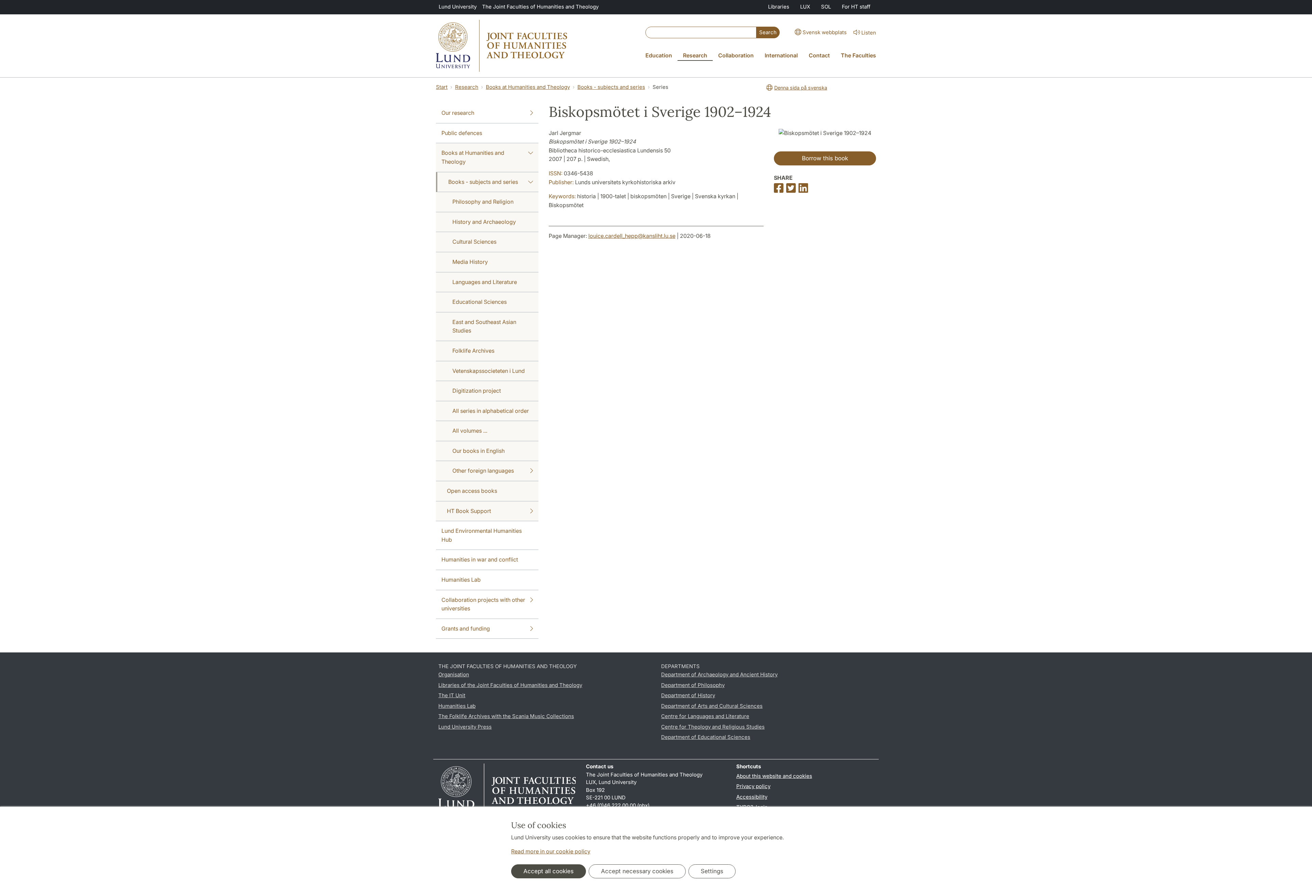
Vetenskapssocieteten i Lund (488, 370)
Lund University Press (465, 727)
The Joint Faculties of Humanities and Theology (540, 6)
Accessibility (751, 797)
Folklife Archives (473, 350)
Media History (470, 261)
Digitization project (476, 390)
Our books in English (478, 450)
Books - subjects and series (611, 87)
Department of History (688, 695)
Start (442, 87)
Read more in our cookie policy (550, 851)
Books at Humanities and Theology (528, 87)
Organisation (453, 674)
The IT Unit (451, 695)
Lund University (458, 6)
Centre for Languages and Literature (705, 716)
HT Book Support (469, 511)
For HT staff (856, 6)
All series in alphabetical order (490, 410)
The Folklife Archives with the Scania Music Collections (506, 716)
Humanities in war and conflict (479, 559)
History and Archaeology (484, 221)
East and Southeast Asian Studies (484, 326)
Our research (457, 112)
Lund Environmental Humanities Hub (481, 535)
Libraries (778, 6)
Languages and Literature (484, 282)
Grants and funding (465, 628)
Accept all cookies (548, 871)
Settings (712, 871)
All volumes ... (469, 430)
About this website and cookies (774, 776)
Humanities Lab (461, 579)
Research (466, 87)
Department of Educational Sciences (705, 737)
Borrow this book (825, 158)
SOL (826, 6)
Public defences (461, 133)
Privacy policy (753, 786)
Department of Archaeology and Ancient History (719, 674)
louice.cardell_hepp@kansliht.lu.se (631, 235)
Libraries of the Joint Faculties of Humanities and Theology (510, 685)
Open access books (472, 490)
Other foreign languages (483, 470)
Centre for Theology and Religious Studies (713, 727)
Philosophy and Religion (483, 201)
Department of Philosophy (693, 685)
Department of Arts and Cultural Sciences (712, 706)
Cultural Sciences (474, 241)
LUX (805, 6)
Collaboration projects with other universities (483, 604)
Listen (868, 32)
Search (768, 32)
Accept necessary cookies (637, 871)
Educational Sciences (479, 301)
